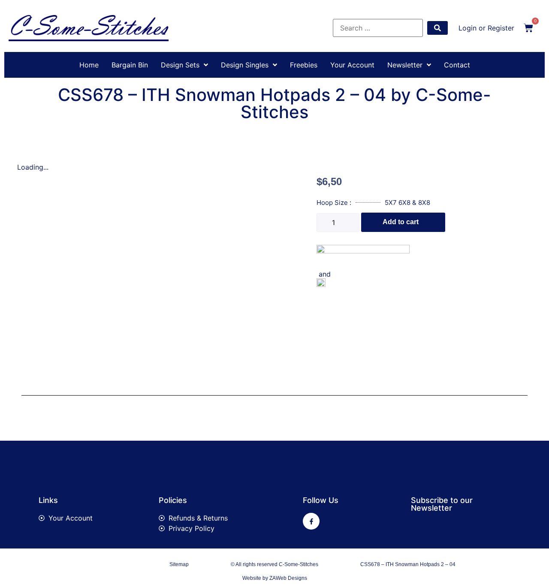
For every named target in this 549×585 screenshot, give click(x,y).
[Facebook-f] (311, 521)
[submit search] (437, 28)
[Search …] (378, 28)
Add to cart (401, 221)
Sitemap (179, 564)
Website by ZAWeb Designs (274, 578)
